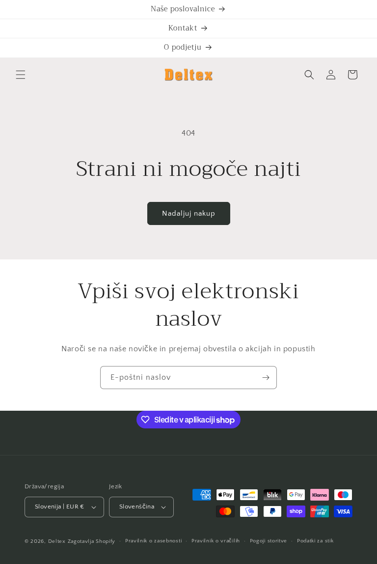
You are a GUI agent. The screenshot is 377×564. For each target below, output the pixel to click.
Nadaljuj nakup (188, 213)
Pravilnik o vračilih (215, 541)
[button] (20, 74)
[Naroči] (265, 377)
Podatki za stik (315, 541)
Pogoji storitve (269, 541)
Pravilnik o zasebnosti (153, 541)
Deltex (57, 541)
